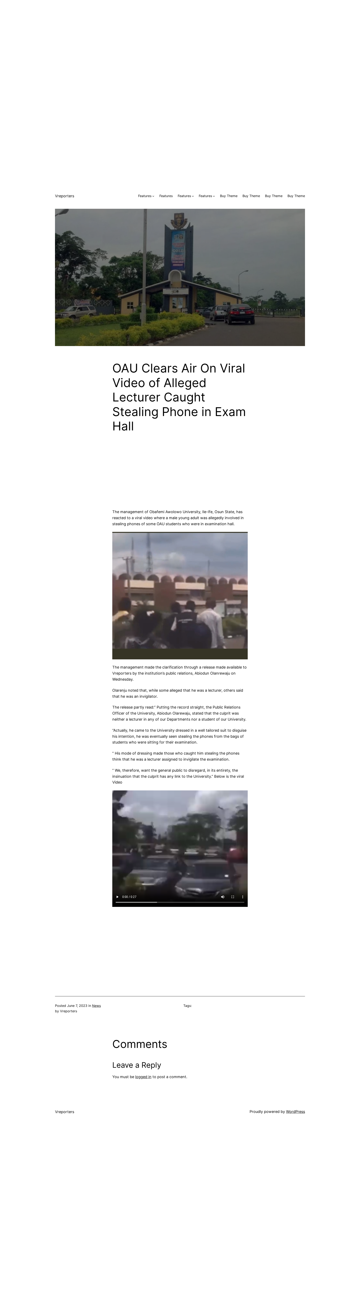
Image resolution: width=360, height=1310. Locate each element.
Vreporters (64, 196)
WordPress (295, 1111)
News (96, 1006)
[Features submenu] (153, 196)
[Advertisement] (180, 29)
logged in (143, 1077)
